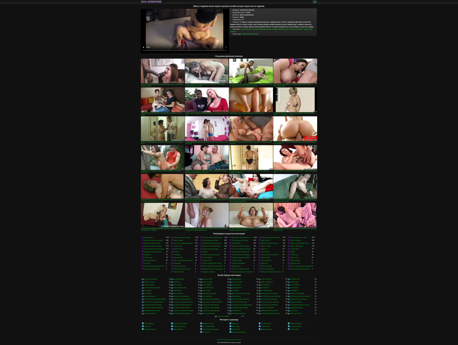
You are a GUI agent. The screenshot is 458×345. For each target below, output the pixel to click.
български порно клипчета (182, 305)
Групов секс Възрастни (152, 269)
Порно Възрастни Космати (287, 29)
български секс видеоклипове (242, 305)
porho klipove (236, 285)
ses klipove (235, 290)
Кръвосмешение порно (210, 240)
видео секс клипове (267, 308)
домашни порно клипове (269, 310)
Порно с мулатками (296, 246)
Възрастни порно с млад (181, 237)
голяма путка (236, 310)
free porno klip (294, 279)
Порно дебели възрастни (240, 252)
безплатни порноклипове (240, 299)
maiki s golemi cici (267, 282)
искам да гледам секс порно (270, 313)
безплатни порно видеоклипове (155, 299)
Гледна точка (207, 260)
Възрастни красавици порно (270, 237)
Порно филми (178, 329)
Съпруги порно (237, 260)
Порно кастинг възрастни (269, 255)
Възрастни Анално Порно (240, 246)
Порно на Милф (266, 266)
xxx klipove (147, 293)
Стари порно (177, 246)
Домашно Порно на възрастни (213, 269)
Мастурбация (178, 257)
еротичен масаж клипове (181, 313)
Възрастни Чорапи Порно (240, 269)
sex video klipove (266, 290)
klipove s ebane (149, 282)
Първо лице (148, 257)
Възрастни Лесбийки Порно (299, 243)
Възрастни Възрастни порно (300, 269)
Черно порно (265, 257)
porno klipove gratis (179, 288)
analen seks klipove (150, 279)
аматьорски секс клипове (269, 293)
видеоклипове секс (296, 308)
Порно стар (294, 257)
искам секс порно (296, 313)
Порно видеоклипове (239, 332)
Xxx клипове (294, 329)
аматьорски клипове (209, 293)
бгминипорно (236, 296)
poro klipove (265, 288)
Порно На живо (178, 272)
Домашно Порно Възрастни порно (243, 237)
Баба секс (206, 332)
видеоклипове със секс (152, 310)
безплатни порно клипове (182, 299)
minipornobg (294, 282)
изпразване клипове (239, 313)
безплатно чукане (296, 302)
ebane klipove (236, 279)
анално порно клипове (181, 296)
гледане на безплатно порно (183, 310)
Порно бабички (295, 260)
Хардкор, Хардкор (209, 272)
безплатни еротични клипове (300, 296)
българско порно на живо (211, 308)
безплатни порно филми (211, 299)
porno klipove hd (208, 288)
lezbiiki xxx (176, 282)
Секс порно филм (208, 326)
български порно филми (211, 305)
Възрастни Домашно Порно (241, 249)
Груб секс (147, 263)
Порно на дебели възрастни (183, 260)
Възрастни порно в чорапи (153, 240)
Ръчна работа (207, 257)
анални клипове (149, 296)
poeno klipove (207, 285)
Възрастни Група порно (152, 243)
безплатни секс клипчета (298, 299)
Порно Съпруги (295, 240)
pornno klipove (295, 285)
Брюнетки (264, 249)
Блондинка (177, 255)
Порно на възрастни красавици (300, 266)
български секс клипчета (269, 305)
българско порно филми (240, 308)
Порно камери (149, 323)
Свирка (205, 252)
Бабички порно (178, 249)
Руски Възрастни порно (240, 240)
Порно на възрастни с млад (212, 263)
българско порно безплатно (153, 308)
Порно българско (296, 323)
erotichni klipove (266, 279)
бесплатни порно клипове (153, 305)
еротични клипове (209, 313)
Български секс (266, 323)
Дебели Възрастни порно (269, 243)
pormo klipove (265, 285)
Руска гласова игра (267, 269)
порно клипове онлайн (250, 34)
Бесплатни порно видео (211, 329)
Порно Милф (236, 243)
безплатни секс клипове (269, 299)
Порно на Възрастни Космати (213, 266)
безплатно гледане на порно (183, 302)
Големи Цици (294, 249)
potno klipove (294, 288)
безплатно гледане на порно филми (213, 302)
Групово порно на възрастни (154, 266)
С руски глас (294, 255)
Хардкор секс (236, 266)
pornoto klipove (237, 288)
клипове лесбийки (223, 316)
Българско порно (296, 326)
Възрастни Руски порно (211, 249)
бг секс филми (207, 296)
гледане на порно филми (211, 310)
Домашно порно (208, 323)
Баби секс (235, 323)
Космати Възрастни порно (241, 257)
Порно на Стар (295, 263)
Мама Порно (265, 240)
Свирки (292, 252)
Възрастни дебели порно (152, 252)
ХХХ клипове (151, 1)
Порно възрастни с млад (298, 237)
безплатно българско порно (153, 302)
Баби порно (236, 326)
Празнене (147, 255)
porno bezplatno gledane (152, 288)
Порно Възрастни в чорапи (268, 29)
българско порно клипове (182, 308)
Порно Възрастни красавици (212, 237)
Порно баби (236, 329)
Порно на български (180, 323)
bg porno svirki (207, 279)
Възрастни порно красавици (183, 243)
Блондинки (177, 263)
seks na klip (206, 290)
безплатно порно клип (239, 302)
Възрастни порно (150, 260)
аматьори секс (178, 293)
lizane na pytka (207, 282)
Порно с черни (303, 29)
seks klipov (147, 290)
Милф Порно (148, 237)
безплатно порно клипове (270, 302)
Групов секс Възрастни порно (154, 249)
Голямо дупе (265, 252)
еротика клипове (150, 313)
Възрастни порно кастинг (211, 255)
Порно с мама (178, 240)
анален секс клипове (297, 293)
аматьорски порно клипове (241, 293)
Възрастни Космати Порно (212, 246)
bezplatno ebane (178, 279)
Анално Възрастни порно (250, 29)
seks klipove (177, 290)
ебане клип (294, 310)
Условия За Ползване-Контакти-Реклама (229, 339)
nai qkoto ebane (149, 285)
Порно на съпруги (179, 266)
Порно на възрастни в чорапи (242, 272)
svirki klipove (294, 290)
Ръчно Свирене (266, 260)
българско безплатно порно (299, 305)
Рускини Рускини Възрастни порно (272, 272)
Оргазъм (176, 252)
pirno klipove (177, 285)
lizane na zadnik (237, 282)
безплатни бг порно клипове (270, 296)
